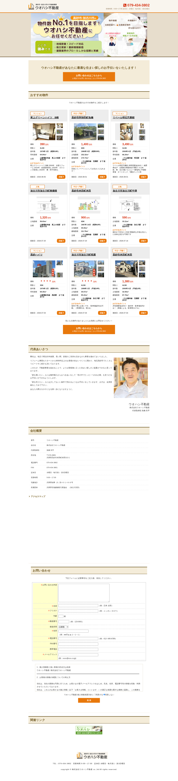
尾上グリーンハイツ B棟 (44, 117)
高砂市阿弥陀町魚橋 (82, 117)
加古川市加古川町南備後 (43, 190)
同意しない (109, 695)
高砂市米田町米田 (81, 190)
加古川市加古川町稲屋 (84, 254)
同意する (99, 695)
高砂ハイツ (36, 254)
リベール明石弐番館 (124, 117)
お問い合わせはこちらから (89, 76)
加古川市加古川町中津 (125, 190)
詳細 (60, 177)
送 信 (89, 700)
